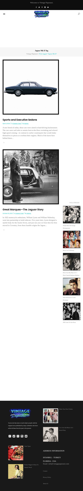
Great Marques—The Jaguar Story (23, 209)
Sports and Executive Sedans (20, 119)
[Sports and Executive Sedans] (31, 87)
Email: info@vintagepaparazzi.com (56, 464)
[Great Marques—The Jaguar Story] (31, 176)
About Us (45, 483)
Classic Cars (17, 123)
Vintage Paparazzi (32, 54)
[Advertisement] (41, 32)
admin (26, 123)
